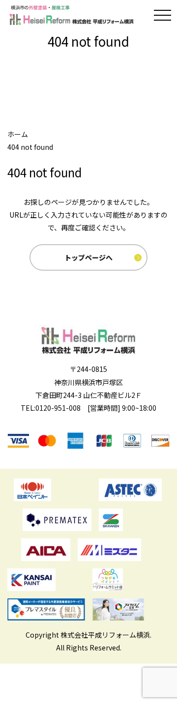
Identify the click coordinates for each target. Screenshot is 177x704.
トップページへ (88, 257)
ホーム (17, 134)
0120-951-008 (58, 408)
